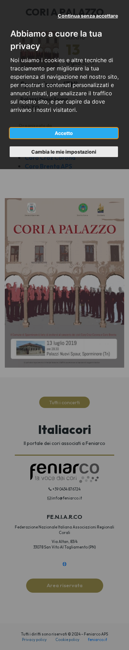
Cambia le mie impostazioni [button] (63, 152)
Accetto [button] (64, 133)
